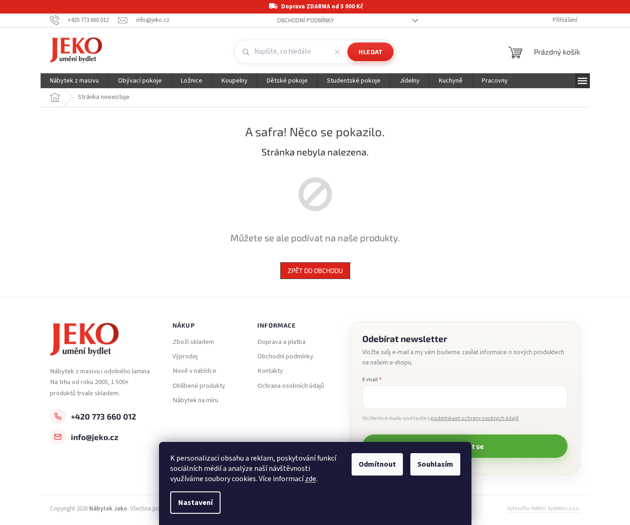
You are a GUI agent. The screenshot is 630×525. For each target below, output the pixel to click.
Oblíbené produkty (199, 386)
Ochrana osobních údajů (290, 386)
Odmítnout (377, 464)
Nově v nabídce (194, 371)
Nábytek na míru (195, 400)
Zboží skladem (193, 342)
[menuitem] (74, 80)
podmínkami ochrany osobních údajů (474, 418)
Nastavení (195, 502)
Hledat (370, 52)
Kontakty (270, 371)
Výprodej (185, 356)
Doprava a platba (281, 342)
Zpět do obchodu (315, 270)
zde (310, 479)
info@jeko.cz (94, 436)
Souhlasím (435, 464)
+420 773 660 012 (103, 416)
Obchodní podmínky (305, 20)
